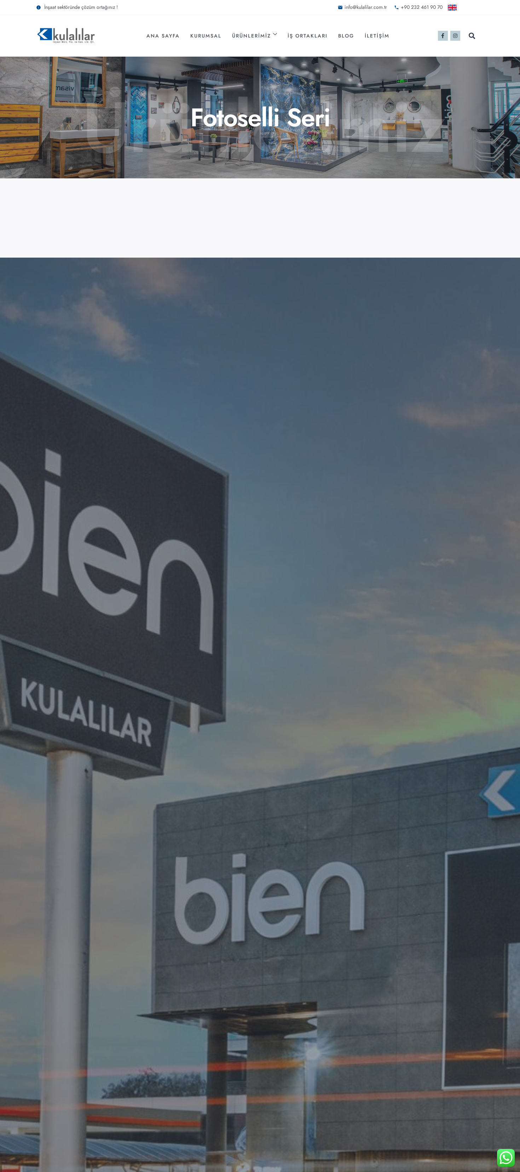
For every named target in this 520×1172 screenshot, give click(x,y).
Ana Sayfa (163, 35)
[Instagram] (455, 36)
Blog (346, 35)
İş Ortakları (308, 35)
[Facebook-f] (443, 36)
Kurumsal (205, 35)
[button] (472, 36)
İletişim (377, 35)
